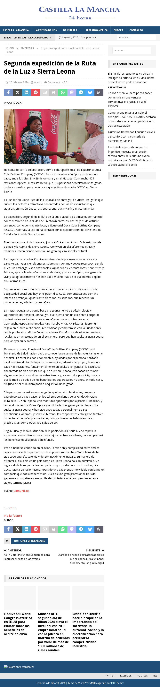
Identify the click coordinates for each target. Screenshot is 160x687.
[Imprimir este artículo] (53, 92)
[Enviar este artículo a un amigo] (44, 92)
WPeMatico (13, 508)
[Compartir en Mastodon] (71, 92)
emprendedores (125, 175)
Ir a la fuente (13, 515)
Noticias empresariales (29, 540)
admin (38, 82)
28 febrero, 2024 (18, 82)
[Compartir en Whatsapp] (62, 92)
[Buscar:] (136, 37)
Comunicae (21, 491)
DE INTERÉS (70, 30)
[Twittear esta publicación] (17, 92)
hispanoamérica (97, 30)
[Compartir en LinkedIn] (26, 92)
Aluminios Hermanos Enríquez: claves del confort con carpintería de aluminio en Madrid (131, 136)
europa (118, 30)
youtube (142, 675)
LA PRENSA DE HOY (46, 30)
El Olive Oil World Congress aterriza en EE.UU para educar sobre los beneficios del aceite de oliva (18, 624)
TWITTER (109, 675)
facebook (126, 675)
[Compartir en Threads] (98, 92)
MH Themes (117, 683)
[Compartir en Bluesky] (89, 92)
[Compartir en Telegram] (80, 92)
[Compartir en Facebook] (8, 92)
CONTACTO (136, 30)
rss (155, 675)
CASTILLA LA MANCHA (16, 30)
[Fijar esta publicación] (35, 92)
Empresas (54, 82)
